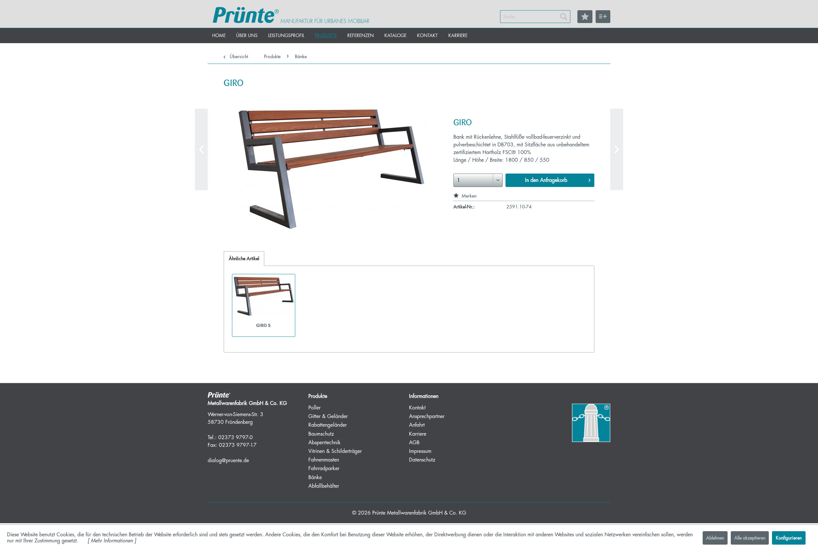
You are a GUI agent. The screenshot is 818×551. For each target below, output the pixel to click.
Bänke (315, 477)
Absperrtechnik (324, 442)
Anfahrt (417, 425)
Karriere (417, 434)
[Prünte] (246, 15)
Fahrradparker (323, 468)
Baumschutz (321, 434)
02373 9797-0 (235, 437)
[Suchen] (563, 16)
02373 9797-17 (238, 445)
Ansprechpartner (426, 416)
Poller (314, 407)
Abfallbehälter (323, 486)
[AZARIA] (201, 149)
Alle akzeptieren (749, 538)
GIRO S (263, 325)
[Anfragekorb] (603, 16)
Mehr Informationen (112, 540)
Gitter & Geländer (328, 416)
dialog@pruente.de (228, 460)
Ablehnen (715, 538)
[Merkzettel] (584, 16)
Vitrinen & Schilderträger (335, 451)
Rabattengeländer (327, 425)
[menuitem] (535, 16)
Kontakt (417, 407)
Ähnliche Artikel (244, 258)
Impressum (420, 451)
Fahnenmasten (323, 459)
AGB (414, 442)
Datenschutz (422, 459)
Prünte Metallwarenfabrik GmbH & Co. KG (419, 513)
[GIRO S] (616, 149)
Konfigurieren (789, 538)
